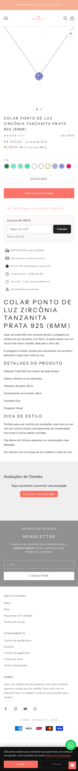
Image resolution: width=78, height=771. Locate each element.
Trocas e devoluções (15, 665)
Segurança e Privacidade (18, 615)
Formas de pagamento (17, 653)
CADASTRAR (38, 575)
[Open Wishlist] (72, 765)
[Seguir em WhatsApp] (35, 709)
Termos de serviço (14, 622)
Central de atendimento (17, 640)
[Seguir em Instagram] (15, 709)
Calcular (62, 229)
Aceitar (21, 764)
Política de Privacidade (58, 755)
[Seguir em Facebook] (6, 709)
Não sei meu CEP (15, 236)
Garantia (9, 647)
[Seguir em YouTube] (25, 709)
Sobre (7, 603)
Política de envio (13, 659)
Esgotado (39, 179)
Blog (6, 609)
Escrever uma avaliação (39, 494)
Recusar (57, 764)
